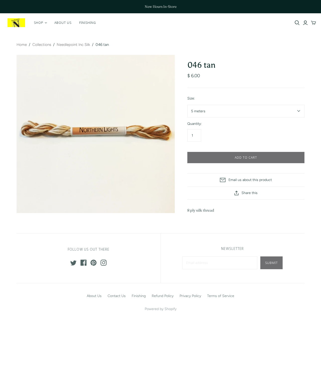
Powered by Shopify (161, 309)
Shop (38, 22)
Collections (41, 44)
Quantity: (194, 124)
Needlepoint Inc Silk (73, 44)
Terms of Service (220, 296)
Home (22, 44)
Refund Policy (163, 296)
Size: (191, 98)
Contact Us (117, 296)
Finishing (87, 22)
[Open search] (297, 22)
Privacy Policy (190, 296)
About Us (62, 22)
